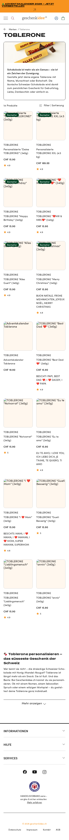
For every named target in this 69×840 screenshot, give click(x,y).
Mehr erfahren (34, 802)
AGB (58, 829)
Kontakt (47, 829)
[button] (34, 705)
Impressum (32, 829)
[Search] (13, 18)
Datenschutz (14, 829)
